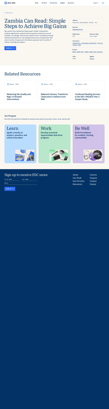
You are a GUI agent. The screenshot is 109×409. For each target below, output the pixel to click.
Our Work (44, 3)
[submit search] (103, 2)
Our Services (53, 3)
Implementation (77, 29)
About (36, 3)
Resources (71, 3)
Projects (93, 178)
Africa (92, 58)
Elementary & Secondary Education (84, 43)
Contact (93, 181)
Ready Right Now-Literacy (94, 52)
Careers (93, 175)
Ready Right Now (78, 52)
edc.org (9, 3)
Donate (93, 184)
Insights (62, 3)
